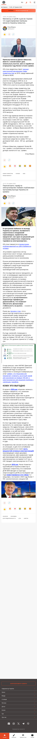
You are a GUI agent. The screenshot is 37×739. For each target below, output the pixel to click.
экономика (14, 516)
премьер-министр (7, 175)
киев (24, 173)
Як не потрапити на (22, 10)
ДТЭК (20, 518)
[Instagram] (14, 724)
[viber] (28, 724)
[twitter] (18, 724)
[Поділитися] (9, 34)
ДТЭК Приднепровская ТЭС (9, 518)
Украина (18, 173)
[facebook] (9, 724)
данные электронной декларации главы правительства (16, 71)
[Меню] (35, 2)
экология (5, 516)
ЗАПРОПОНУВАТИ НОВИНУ (18, 683)
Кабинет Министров (8, 173)
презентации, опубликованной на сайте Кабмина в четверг (17, 246)
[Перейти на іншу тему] (26, 2)
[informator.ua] (3, 2)
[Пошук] (30, 2)
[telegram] (23, 724)
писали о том (15, 311)
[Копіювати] (13, 34)
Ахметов (26, 518)
